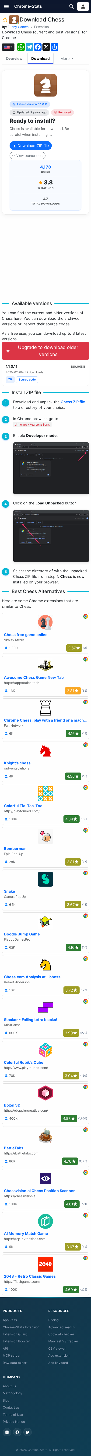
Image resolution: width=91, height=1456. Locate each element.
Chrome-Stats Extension (21, 1327)
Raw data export (15, 1363)
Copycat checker (61, 1334)
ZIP (10, 379)
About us (9, 1386)
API (5, 1348)
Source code (27, 379)
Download (40, 58)
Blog (6, 1400)
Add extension (59, 1355)
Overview (14, 58)
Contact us (11, 1407)
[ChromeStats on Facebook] (17, 1432)
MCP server (12, 1355)
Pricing (53, 1320)
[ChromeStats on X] (27, 1432)
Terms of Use (13, 1414)
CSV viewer (57, 1348)
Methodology (12, 1393)
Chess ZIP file (73, 401)
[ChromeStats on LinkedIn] (7, 1432)
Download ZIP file (32, 145)
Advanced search (61, 1327)
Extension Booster (16, 1341)
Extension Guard (15, 1334)
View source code (29, 156)
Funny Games (18, 27)
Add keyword (58, 1363)
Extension (41, 27)
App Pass (10, 1320)
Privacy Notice (14, 1422)
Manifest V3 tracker (63, 1341)
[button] (6, 6)
